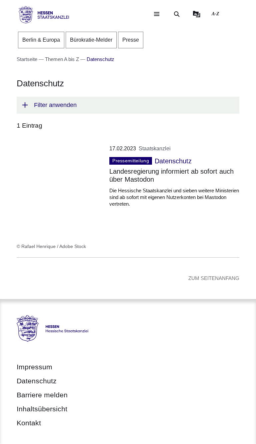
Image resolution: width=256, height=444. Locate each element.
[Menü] (156, 14)
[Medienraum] (196, 14)
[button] (128, 105)
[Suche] (176, 14)
